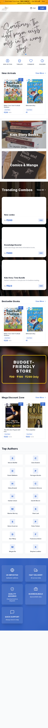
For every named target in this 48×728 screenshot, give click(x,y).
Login (42, 8)
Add (41, 220)
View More (39, 73)
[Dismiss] (46, 2)
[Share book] (8, 80)
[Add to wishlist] (5, 80)
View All (40, 190)
